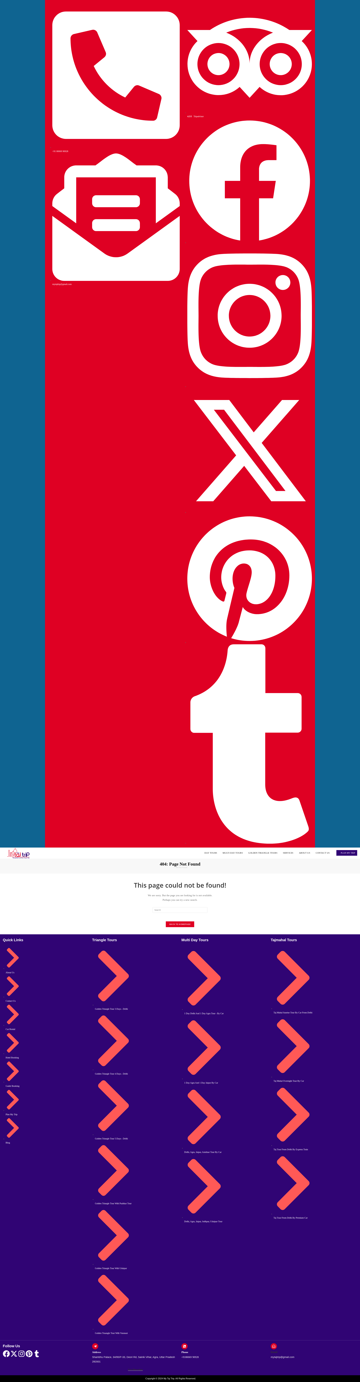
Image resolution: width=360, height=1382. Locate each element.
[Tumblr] (36, 1353)
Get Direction (135, 1369)
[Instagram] (21, 1353)
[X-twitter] (13, 1353)
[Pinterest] (29, 1353)
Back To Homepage (180, 924)
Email (274, 1352)
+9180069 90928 (190, 1357)
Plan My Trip (347, 853)
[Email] (274, 1346)
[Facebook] (6, 1353)
